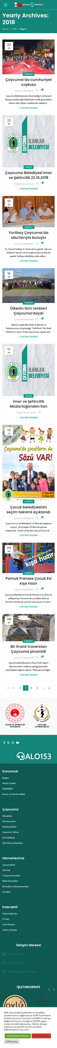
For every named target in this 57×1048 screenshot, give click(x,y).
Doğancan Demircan (24, 183)
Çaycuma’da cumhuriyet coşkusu (28, 82)
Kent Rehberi (8, 837)
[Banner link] (15, 716)
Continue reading (28, 108)
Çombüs (6, 891)
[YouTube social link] (17, 742)
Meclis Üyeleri (9, 783)
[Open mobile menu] (6, 5)
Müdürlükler (7, 788)
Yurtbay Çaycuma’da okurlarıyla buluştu (28, 235)
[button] (49, 989)
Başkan (5, 777)
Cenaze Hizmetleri (11, 875)
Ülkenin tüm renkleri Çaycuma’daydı (28, 311)
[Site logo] (28, 4)
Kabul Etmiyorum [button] (41, 1036)
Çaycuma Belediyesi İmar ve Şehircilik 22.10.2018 (28, 175)
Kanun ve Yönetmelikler (13, 794)
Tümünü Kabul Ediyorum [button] (18, 1036)
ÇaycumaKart (8, 864)
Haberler (28, 74)
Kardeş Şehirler (9, 826)
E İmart (5, 919)
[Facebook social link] (4, 742)
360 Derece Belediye (12, 843)
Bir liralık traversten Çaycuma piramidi (28, 649)
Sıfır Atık (6, 870)
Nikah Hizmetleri (10, 881)
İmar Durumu (8, 924)
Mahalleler (7, 816)
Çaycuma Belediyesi (24, 90)
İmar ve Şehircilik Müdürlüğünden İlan (28, 404)
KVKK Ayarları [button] (12, 1041)
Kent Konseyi (8, 821)
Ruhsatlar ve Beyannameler (15, 886)
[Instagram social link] (13, 742)
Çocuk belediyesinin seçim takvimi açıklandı (28, 510)
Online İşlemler (9, 913)
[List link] (28, 954)
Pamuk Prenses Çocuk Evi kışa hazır (28, 581)
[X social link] (8, 742)
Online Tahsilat (9, 930)
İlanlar (28, 167)
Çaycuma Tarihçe (10, 832)
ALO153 (38, 756)
